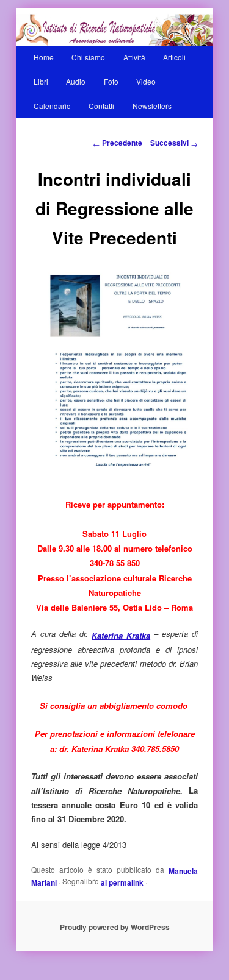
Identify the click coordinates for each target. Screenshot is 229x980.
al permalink (123, 882)
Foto (111, 81)
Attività (134, 57)
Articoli (174, 57)
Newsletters (152, 106)
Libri (41, 81)
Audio (75, 81)
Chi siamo (88, 57)
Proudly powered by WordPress (115, 926)
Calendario (52, 106)
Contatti (101, 106)
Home (44, 57)
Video (146, 81)
